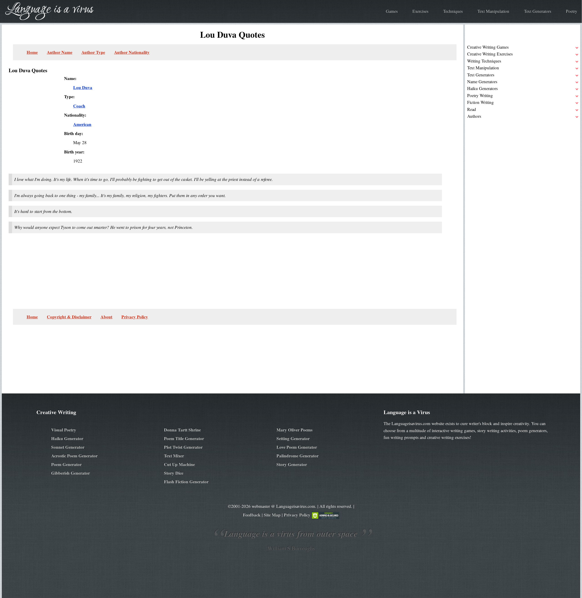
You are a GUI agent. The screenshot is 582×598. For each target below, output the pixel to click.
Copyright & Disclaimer (69, 317)
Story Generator (291, 464)
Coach (79, 106)
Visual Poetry (63, 430)
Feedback (252, 515)
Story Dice (173, 473)
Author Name (59, 52)
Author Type (93, 52)
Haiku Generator (67, 438)
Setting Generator (293, 438)
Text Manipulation (493, 11)
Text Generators (537, 11)
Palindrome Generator (297, 456)
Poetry (571, 11)
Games (392, 11)
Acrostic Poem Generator (74, 456)
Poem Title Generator (184, 438)
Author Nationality (132, 52)
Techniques (453, 11)
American (82, 124)
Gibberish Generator (70, 473)
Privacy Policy (134, 317)
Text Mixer (174, 456)
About (106, 317)
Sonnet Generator (67, 447)
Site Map (272, 515)
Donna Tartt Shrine (182, 430)
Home (32, 52)
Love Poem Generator (296, 447)
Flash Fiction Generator (186, 481)
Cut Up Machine (179, 464)
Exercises (420, 11)
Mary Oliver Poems (294, 430)
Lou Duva (82, 87)
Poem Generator (66, 464)
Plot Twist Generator (183, 447)
